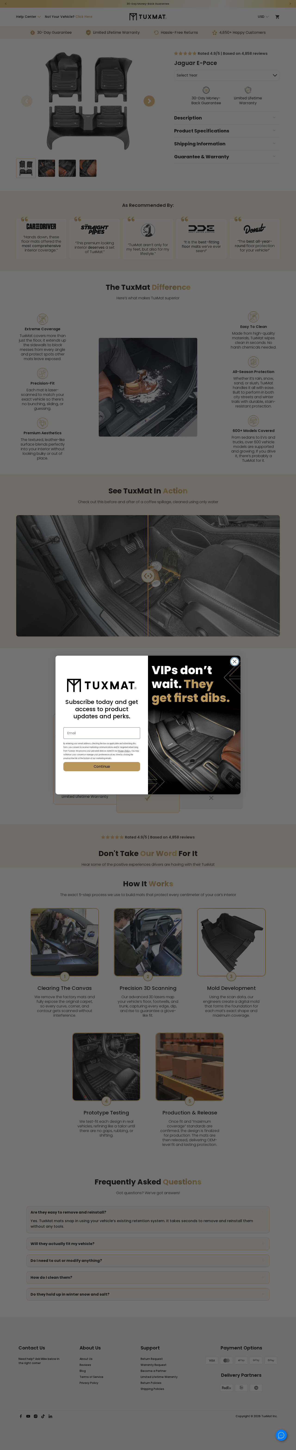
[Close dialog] (235, 662)
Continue (102, 766)
